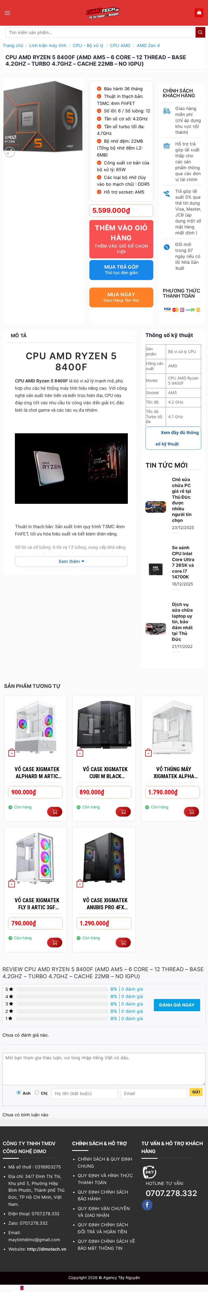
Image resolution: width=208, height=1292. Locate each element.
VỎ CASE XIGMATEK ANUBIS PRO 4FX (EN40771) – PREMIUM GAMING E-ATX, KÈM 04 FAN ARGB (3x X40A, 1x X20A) (105, 904)
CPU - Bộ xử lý (88, 45)
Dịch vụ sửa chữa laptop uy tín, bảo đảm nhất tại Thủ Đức (182, 622)
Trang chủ (13, 45)
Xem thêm (69, 561)
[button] (7, 12)
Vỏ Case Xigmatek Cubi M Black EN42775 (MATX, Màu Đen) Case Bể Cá (105, 773)
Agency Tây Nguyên (121, 1277)
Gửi (196, 1092)
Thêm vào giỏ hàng (121, 233)
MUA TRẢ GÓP (121, 267)
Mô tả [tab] (19, 335)
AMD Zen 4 (148, 45)
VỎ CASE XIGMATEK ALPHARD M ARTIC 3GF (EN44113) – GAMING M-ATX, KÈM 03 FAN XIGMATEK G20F (37, 773)
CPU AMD (120, 45)
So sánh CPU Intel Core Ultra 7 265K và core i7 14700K (183, 562)
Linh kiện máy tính (47, 45)
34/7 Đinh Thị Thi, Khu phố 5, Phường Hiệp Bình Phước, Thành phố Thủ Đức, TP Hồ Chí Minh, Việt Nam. (36, 1190)
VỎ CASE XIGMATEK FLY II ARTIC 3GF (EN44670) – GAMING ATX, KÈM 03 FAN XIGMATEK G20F (37, 904)
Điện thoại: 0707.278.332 (34, 1213)
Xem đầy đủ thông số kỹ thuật (177, 438)
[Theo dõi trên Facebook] (147, 1205)
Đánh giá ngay (177, 1005)
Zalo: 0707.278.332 (28, 1223)
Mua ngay (121, 294)
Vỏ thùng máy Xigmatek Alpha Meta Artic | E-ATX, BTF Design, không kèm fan (174, 773)
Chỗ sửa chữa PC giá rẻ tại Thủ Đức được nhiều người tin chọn (181, 500)
